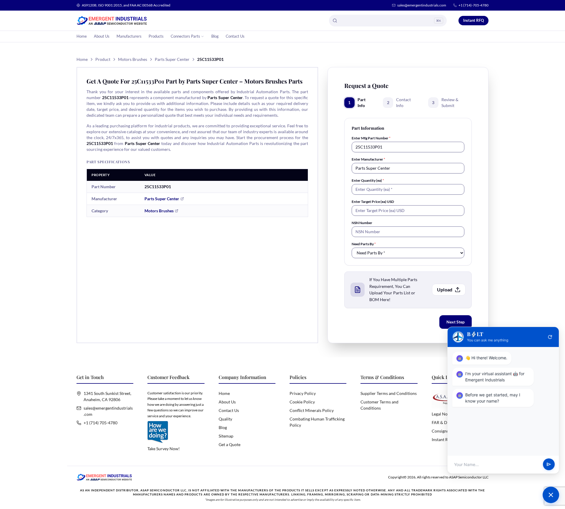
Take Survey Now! (163, 448)
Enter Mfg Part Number (371, 138)
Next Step (455, 321)
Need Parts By (364, 244)
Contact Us (235, 36)
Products (156, 36)
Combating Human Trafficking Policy (317, 422)
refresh (550, 337)
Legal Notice (443, 413)
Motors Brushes (132, 59)
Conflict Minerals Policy (312, 410)
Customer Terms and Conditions (379, 404)
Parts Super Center (172, 59)
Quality (225, 418)
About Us (101, 36)
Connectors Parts (185, 36)
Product (102, 59)
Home (82, 36)
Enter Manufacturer (368, 159)
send (548, 464)
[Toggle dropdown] (202, 36)
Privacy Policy (303, 393)
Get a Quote (229, 444)
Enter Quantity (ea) (368, 180)
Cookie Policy (302, 401)
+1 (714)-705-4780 (473, 5)
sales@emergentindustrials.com (421, 5)
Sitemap (226, 435)
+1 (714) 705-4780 (100, 422)
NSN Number (362, 223)
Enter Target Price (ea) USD (373, 201)
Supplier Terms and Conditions (388, 393)
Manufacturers (129, 36)
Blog (215, 36)
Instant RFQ (473, 20)
